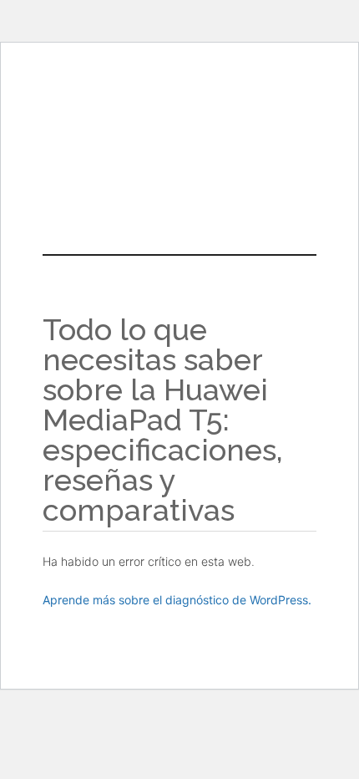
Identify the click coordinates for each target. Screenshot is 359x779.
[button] (179, 174)
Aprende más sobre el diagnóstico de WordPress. (177, 600)
